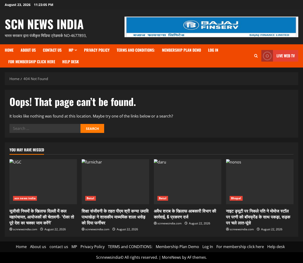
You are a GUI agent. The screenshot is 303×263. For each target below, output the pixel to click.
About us (28, 50)
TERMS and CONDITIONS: (136, 50)
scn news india (44, 23)
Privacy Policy (97, 50)
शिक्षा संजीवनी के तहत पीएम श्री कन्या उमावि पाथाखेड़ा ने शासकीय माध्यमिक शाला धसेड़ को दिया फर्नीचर (115, 217)
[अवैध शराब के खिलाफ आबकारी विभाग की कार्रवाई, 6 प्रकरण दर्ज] (187, 181)
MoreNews (171, 257)
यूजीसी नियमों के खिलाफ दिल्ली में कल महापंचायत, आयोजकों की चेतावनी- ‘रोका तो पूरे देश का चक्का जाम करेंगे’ (41, 217)
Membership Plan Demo (181, 50)
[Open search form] (256, 55)
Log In (213, 50)
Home (9, 50)
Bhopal (236, 198)
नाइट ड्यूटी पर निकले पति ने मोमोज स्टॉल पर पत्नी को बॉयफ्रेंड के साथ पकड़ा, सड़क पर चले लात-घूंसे (258, 217)
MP (71, 50)
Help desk (70, 61)
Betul (90, 198)
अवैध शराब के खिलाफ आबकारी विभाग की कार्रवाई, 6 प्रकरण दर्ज (185, 214)
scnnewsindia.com (25, 229)
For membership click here (31, 61)
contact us (52, 50)
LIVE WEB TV (285, 56)
